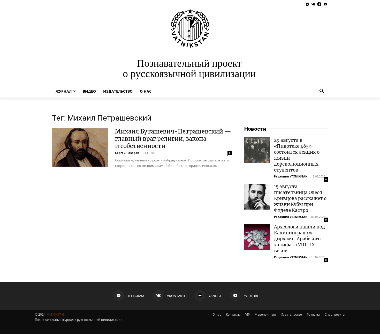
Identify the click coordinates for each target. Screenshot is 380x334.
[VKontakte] (313, 5)
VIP (247, 314)
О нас (216, 314)
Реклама (313, 314)
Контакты (233, 314)
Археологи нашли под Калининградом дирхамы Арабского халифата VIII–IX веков (299, 239)
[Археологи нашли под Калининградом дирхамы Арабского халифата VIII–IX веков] (257, 237)
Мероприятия (265, 314)
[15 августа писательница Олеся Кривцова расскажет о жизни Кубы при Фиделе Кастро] (257, 197)
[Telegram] (307, 5)
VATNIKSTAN (56, 314)
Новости (255, 129)
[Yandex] (319, 5)
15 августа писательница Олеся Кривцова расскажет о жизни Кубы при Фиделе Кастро (300, 198)
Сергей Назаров (127, 153)
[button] (322, 91)
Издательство (291, 314)
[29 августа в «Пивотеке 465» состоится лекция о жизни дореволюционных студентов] (257, 150)
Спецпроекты (335, 314)
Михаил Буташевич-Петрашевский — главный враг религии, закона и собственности (173, 139)
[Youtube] (325, 5)
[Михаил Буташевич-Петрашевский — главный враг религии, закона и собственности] (80, 147)
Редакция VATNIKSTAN (291, 176)
